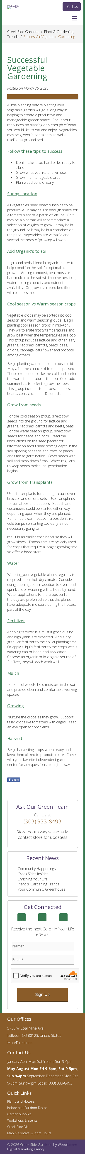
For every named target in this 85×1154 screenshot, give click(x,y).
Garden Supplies (19, 1114)
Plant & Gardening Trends (38, 884)
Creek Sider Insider (33, 873)
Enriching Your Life (33, 879)
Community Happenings (37, 868)
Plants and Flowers (21, 1101)
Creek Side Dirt (18, 1127)
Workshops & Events (22, 1120)
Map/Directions (19, 1042)
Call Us (72, 6)
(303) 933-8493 (42, 821)
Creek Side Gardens (23, 31)
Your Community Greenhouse (42, 889)
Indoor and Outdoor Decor (27, 1108)
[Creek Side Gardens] (13, 7)
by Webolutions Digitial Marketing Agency (42, 1146)
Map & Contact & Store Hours (29, 1133)
